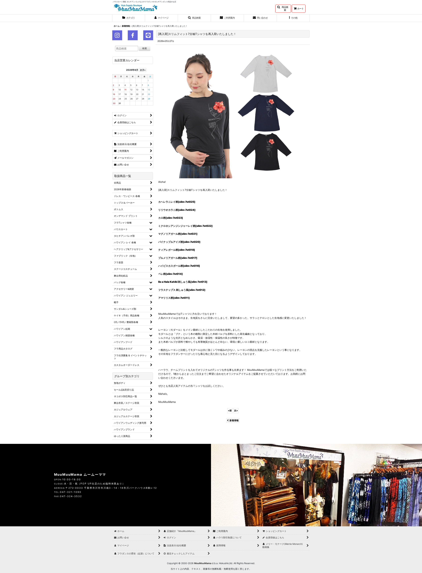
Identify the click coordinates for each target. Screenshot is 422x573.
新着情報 (234, 420)
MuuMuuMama (202, 563)
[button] (283, 9)
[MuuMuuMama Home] (135, 7)
